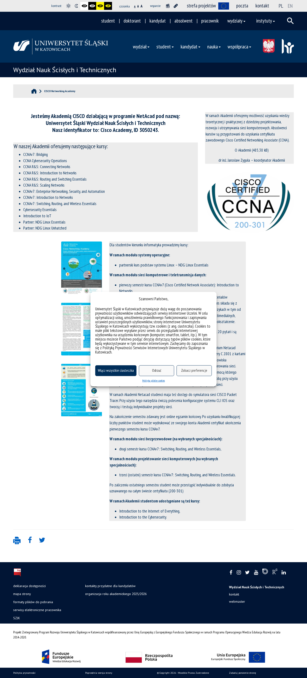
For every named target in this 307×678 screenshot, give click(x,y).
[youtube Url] (256, 572)
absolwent (183, 21)
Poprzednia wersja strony (98, 672)
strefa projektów (201, 5)
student (108, 21)
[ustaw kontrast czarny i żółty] (100, 6)
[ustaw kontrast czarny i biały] (84, 6)
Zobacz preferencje (194, 370)
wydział (140, 46)
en (290, 5)
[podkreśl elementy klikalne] (176, 6)
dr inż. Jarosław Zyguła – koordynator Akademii (251, 160)
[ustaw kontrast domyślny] (68, 6)
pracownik (210, 21)
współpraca (238, 46)
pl (281, 5)
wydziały (234, 21)
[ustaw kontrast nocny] (76, 6)
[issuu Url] (265, 572)
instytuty (264, 21)
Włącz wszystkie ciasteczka (116, 370)
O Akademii (243, 150)
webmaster (237, 601)
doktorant (132, 21)
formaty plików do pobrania (33, 602)
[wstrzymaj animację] (168, 6)
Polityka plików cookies (153, 380)
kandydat (157, 21)
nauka (212, 46)
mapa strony (22, 594)
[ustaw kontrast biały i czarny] (92, 6)
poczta (242, 5)
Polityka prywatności (24, 672)
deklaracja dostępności (29, 586)
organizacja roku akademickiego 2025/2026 (116, 594)
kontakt (262, 5)
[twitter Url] (247, 572)
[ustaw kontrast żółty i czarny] (108, 6)
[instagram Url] (239, 572)
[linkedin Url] (284, 572)
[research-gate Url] (274, 572)
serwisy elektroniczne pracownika (37, 610)
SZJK (16, 618)
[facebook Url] (231, 572)
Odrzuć (156, 370)
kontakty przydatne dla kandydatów (110, 586)
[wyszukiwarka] (290, 21)
